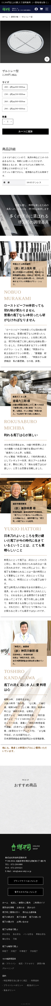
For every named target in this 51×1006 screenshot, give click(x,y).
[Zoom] (47, 59)
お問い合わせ (22, 922)
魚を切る (17, 934)
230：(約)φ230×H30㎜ (14, 94)
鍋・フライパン (9, 964)
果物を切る (41, 934)
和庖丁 (5, 951)
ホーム (5, 17)
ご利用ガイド (39, 903)
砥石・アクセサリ (26, 964)
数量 (4, 117)
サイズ (5, 82)
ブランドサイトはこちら (24, 881)
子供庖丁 (34, 951)
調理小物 (14, 17)
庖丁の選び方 (8, 922)
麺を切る (6, 939)
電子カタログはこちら (24, 892)
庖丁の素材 (22, 917)
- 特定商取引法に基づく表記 (14, 981)
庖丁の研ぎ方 (8, 917)
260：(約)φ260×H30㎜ (14, 101)
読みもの (31, 907)
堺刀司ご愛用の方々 (11, 912)
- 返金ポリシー (8, 990)
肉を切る (6, 934)
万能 (15, 939)
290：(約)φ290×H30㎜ (14, 109)
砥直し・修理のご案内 (20, 903)
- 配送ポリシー (32, 985)
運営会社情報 (8, 907)
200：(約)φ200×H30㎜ (14, 87)
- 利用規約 (34, 981)
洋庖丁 (14, 951)
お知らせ (21, 907)
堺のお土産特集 (29, 912)
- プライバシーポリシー (12, 985)
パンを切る (28, 934)
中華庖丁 (23, 951)
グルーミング (8, 968)
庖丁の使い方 (35, 917)
